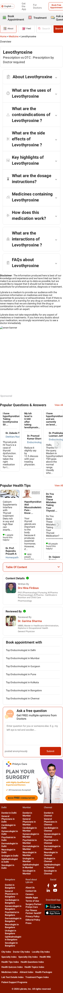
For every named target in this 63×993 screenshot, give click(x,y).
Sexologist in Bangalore (11, 944)
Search (59, 28)
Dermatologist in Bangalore (13, 919)
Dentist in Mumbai (27, 814)
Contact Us (31, 891)
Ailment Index (26, 972)
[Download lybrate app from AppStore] (53, 914)
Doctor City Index (21, 951)
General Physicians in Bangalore (11, 894)
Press (28, 923)
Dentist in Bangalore (10, 886)
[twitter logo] (55, 887)
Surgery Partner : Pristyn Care (34, 905)
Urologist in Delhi (9, 855)
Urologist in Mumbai (28, 860)
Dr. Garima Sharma (30, 621)
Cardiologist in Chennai (51, 829)
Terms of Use (32, 901)
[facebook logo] (48, 887)
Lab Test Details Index (12, 977)
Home (3, 36)
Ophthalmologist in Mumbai (31, 866)
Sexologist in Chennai (50, 872)
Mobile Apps (32, 897)
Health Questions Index (32, 962)
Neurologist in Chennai (51, 853)
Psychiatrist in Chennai (51, 841)
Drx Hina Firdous (28, 588)
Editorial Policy (33, 919)
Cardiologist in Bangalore (12, 901)
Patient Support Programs (14, 982)
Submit (50, 751)
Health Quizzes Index (12, 967)
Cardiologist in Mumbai (30, 829)
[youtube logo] (55, 891)
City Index (6, 951)
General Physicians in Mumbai (29, 822)
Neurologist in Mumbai (29, 853)
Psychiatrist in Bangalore (12, 913)
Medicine (13, 36)
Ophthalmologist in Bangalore (13, 938)
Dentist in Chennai (48, 814)
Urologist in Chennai (49, 860)
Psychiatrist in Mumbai (30, 841)
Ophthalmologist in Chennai (52, 866)
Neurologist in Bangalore (12, 926)
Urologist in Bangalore (10, 932)
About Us (30, 887)
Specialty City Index (28, 957)
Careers (30, 894)
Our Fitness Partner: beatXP (33, 911)
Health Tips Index (10, 962)
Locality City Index (41, 951)
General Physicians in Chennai (50, 822)
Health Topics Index (34, 967)
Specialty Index (9, 957)
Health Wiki (45, 957)
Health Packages (43, 972)
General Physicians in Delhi (8, 819)
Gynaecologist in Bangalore (13, 907)
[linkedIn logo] (48, 891)
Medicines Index (9, 972)
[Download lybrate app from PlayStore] (53, 908)
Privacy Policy (32, 916)
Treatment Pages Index (37, 977)
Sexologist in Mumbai (29, 872)
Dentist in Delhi (8, 813)
